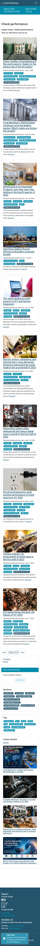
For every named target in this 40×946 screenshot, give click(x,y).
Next (22, 652)
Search (7, 659)
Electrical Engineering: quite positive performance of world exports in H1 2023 (18, 495)
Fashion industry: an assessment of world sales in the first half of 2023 (18, 557)
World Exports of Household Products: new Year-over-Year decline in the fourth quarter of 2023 (19, 190)
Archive (6, 743)
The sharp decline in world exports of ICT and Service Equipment (17, 301)
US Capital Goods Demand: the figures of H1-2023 (19, 613)
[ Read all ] (16, 90)
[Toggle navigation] (36, 3)
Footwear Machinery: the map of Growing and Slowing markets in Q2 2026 (19, 801)
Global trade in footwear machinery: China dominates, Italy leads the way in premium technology (19, 831)
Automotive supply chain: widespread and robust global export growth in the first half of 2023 (19, 432)
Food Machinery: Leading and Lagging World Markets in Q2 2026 (18, 771)
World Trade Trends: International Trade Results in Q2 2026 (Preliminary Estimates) (19, 862)
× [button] (27, 935)
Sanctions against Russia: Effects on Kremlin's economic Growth (19, 252)
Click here (20, 680)
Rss (6, 662)
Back (4, 652)
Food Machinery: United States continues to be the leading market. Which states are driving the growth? (20, 126)
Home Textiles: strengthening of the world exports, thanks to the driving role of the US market (19, 64)
